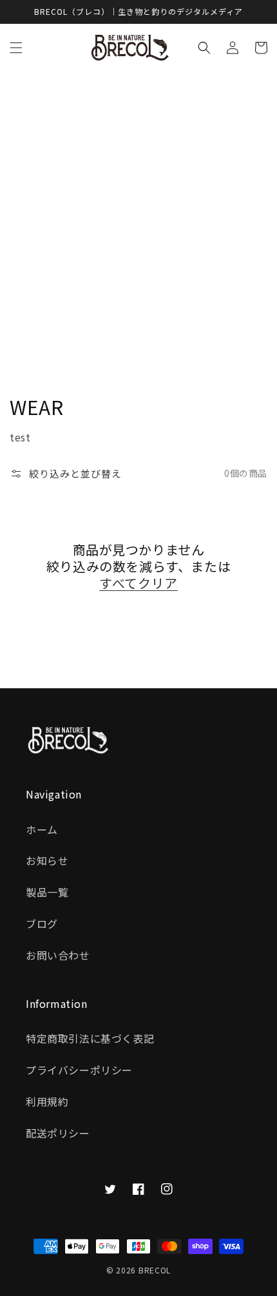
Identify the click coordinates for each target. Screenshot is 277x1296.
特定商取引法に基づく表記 (90, 1038)
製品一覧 (47, 892)
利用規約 (47, 1101)
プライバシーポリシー (79, 1070)
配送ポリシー (58, 1133)
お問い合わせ (58, 955)
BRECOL (154, 1269)
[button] (16, 48)
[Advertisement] (138, 217)
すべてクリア (138, 583)
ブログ (42, 923)
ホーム (42, 829)
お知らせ (47, 860)
